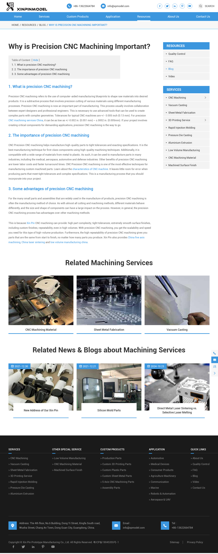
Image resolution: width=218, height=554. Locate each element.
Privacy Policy (195, 542)
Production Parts (110, 458)
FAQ (170, 61)
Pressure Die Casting (180, 135)
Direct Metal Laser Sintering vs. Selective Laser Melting (177, 410)
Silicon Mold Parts (109, 410)
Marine (154, 487)
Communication (159, 481)
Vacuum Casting (177, 105)
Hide (35, 60)
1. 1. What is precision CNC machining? (34, 64)
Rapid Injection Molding (181, 127)
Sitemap (174, 542)
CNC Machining (177, 97)
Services (44, 16)
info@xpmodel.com (118, 6)
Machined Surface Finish (182, 165)
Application (113, 16)
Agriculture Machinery (162, 475)
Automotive (156, 458)
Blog (42, 25)
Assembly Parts (110, 487)
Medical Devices (159, 464)
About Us (173, 16)
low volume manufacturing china (69, 242)
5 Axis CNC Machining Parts (117, 481)
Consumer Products (161, 470)
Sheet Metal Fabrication (181, 112)
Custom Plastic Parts (113, 470)
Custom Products (78, 16)
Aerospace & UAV (159, 499)
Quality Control (176, 53)
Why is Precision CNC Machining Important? (78, 25)
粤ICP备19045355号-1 (106, 542)
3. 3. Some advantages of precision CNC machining (41, 74)
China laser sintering (33, 242)
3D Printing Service (179, 120)
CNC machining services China (25, 120)
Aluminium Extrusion (180, 142)
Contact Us (203, 16)
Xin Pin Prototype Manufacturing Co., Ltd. (46, 542)
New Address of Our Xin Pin (41, 410)
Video (171, 76)
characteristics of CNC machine (90, 169)
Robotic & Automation (162, 493)
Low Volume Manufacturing (184, 150)
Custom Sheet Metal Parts (116, 475)
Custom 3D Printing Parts (115, 464)
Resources (143, 16)
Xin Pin (31, 223)
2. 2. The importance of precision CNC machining (39, 69)
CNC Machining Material (182, 157)
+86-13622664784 (84, 6)
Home (18, 16)
